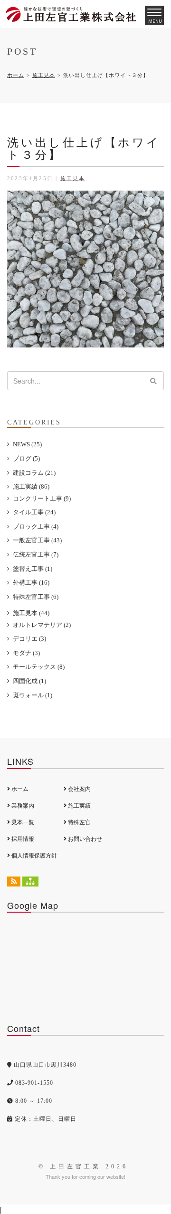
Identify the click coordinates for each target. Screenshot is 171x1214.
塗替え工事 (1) (32, 568)
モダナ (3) (26, 652)
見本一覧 (22, 822)
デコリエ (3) (29, 638)
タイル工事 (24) (34, 512)
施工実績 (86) (31, 486)
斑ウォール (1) (32, 695)
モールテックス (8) (39, 666)
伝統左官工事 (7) (35, 554)
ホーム (15, 75)
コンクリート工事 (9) (42, 498)
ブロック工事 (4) (35, 526)
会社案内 (78, 789)
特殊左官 (78, 822)
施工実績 (78, 805)
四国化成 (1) (29, 680)
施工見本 (43, 75)
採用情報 (22, 839)
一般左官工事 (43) (37, 540)
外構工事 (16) (31, 582)
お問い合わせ (84, 839)
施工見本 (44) (31, 613)
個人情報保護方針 (33, 855)
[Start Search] (153, 380)
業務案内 (22, 805)
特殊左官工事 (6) (35, 596)
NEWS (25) (27, 444)
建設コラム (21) (34, 472)
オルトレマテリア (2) (42, 624)
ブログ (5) (26, 458)
